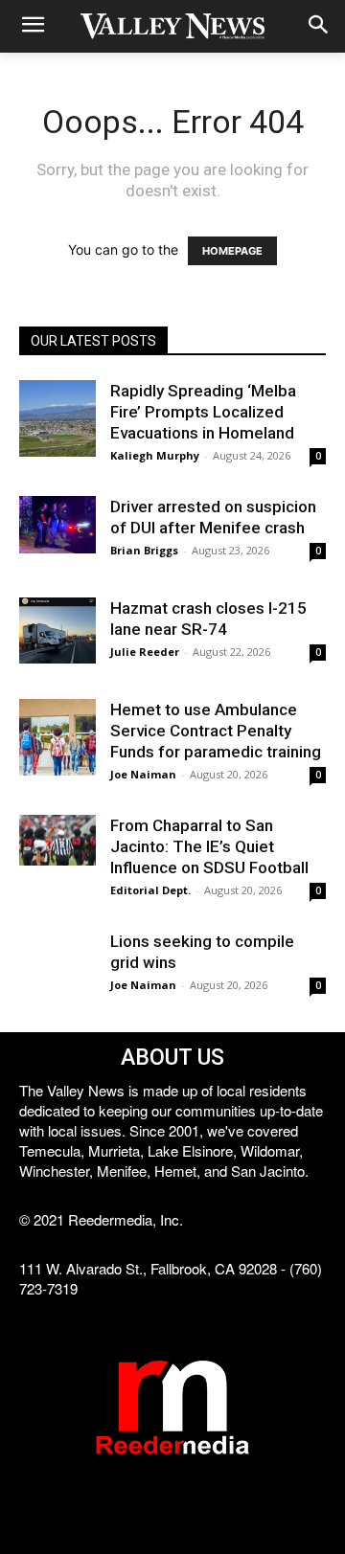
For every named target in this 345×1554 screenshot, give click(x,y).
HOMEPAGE (232, 251)
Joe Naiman (143, 774)
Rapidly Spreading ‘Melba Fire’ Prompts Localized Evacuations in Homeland (203, 411)
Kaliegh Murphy (154, 455)
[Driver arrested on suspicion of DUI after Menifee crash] (57, 524)
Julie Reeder (144, 651)
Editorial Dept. (150, 890)
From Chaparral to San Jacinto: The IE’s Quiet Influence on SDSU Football (209, 846)
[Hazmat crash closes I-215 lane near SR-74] (57, 630)
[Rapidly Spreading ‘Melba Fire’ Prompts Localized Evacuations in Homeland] (57, 418)
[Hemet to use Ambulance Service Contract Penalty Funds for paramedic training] (57, 737)
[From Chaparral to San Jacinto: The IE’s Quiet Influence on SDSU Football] (57, 840)
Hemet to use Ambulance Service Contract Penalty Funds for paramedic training (215, 730)
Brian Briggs (144, 550)
